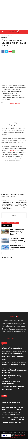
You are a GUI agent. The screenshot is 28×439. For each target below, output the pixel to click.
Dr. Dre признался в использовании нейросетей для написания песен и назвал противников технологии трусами (13, 388)
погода (19, 412)
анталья (22, 400)
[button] (2, 32)
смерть (4, 417)
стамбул (9, 417)
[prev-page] (2, 253)
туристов (21, 419)
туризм (12, 419)
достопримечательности (8, 404)
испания (7, 407)
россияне (18, 414)
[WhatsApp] (13, 51)
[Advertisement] (14, 15)
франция (14, 424)
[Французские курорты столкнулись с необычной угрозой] (5, 247)
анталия (18, 400)
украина (4, 425)
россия (7, 196)
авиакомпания (11, 400)
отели (4, 412)
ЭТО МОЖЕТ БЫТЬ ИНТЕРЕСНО (10, 223)
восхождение (21, 194)
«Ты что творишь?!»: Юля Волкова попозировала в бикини (10, 382)
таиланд (7, 419)
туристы (5, 422)
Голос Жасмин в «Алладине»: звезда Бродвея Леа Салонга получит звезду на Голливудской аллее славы (13, 364)
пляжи (15, 412)
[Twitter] (6, 51)
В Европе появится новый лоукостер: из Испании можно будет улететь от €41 (18, 240)
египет (21, 404)
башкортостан (14, 194)
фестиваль (9, 424)
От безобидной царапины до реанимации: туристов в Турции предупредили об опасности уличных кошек (14, 370)
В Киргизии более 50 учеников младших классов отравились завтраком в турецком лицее (7, 205)
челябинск (13, 196)
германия (14, 402)
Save (10, 51)
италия (11, 407)
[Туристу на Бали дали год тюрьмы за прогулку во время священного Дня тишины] (5, 231)
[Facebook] (2, 51)
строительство (21, 417)
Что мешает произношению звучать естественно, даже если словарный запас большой (12, 377)
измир (3, 407)
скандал (22, 414)
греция (18, 402)
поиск (3, 196)
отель (8, 412)
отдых (19, 409)
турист (17, 419)
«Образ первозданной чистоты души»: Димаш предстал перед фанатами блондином (13, 347)
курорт (4, 409)
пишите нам (10, 338)
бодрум (9, 402)
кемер (15, 407)
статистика (15, 417)
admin (4, 48)
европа (17, 404)
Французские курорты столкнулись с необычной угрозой (17, 247)
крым (22, 407)
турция (18, 422)
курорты (9, 409)
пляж (12, 412)
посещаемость (5, 414)
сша (3, 419)
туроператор (11, 422)
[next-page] (5, 253)
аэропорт (4, 402)
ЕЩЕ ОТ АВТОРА (6, 225)
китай (19, 407)
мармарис (14, 409)
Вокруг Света (9, 35)
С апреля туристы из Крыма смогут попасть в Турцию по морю (21, 205)
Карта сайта (17, 435)
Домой (3, 35)
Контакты (16, 437)
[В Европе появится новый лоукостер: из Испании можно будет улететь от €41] (5, 240)
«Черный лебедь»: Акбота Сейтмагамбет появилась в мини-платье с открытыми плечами (12, 358)
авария (7, 194)
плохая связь (13, 150)
